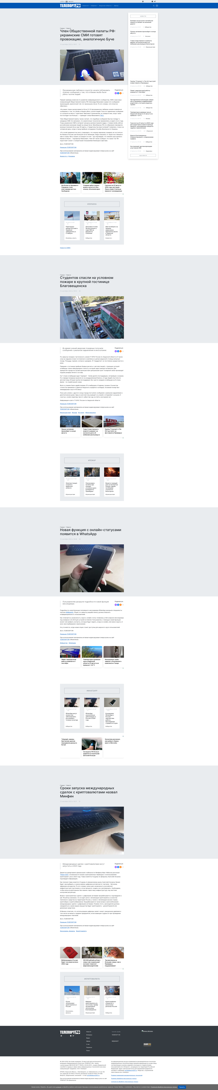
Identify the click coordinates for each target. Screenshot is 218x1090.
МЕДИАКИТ (115, 1041)
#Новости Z (109, 238)
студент (81, 412)
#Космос (147, 36)
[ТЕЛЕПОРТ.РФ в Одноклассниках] (150, 1)
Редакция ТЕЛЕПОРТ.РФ (68, 147)
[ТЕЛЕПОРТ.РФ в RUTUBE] (155, 1)
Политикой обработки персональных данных (164, 1087)
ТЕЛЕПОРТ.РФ (64, 153)
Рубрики (93, 5)
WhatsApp (73, 643)
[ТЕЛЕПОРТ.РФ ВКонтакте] (147, 1)
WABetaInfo (69, 612)
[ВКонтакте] (118, 93)
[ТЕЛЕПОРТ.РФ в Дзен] (152, 1)
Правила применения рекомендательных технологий (126, 1075)
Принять (182, 1087)
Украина (72, 156)
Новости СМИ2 (65, 248)
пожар (75, 412)
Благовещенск (91, 412)
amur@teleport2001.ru (93, 1075)
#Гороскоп (150, 131)
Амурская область (105, 5)
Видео (88, 1038)
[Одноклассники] (120, 93)
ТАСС (102, 115)
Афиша (116, 5)
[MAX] (116, 93)
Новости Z (64, 156)
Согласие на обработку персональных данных (124, 1081)
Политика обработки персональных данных (124, 1078)
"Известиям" (64, 874)
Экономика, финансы (68, 931)
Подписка (89, 1047)
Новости (85, 5)
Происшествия (66, 412)
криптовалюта (82, 931)
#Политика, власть (71, 238)
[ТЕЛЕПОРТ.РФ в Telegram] (145, 1)
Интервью (89, 1035)
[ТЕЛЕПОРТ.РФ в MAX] (143, 1)
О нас (88, 1044)
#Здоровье (149, 151)
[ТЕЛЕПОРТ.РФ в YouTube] (157, 1)
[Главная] (70, 5)
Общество (64, 643)
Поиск (88, 1050)
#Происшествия (70, 494)
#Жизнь (148, 118)
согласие (58, 1087)
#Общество (89, 238)
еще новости (143, 155)
